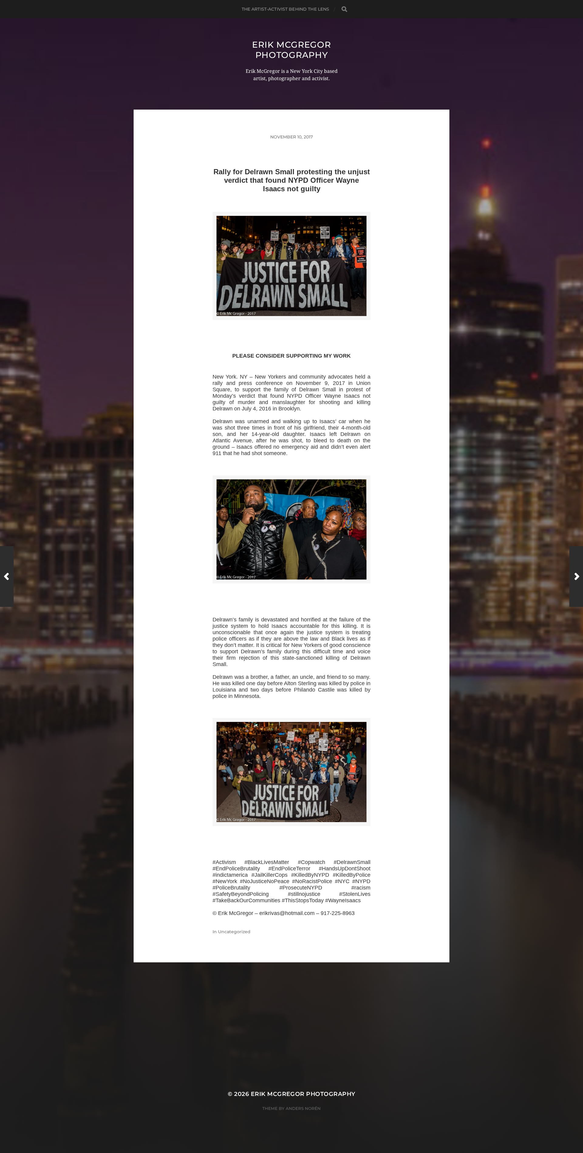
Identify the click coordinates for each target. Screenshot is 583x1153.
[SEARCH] (344, 9)
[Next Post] (576, 576)
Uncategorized (234, 931)
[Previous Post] (7, 576)
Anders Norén (303, 1108)
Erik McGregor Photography (291, 49)
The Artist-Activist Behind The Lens (285, 9)
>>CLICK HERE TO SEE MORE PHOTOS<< (291, 327)
